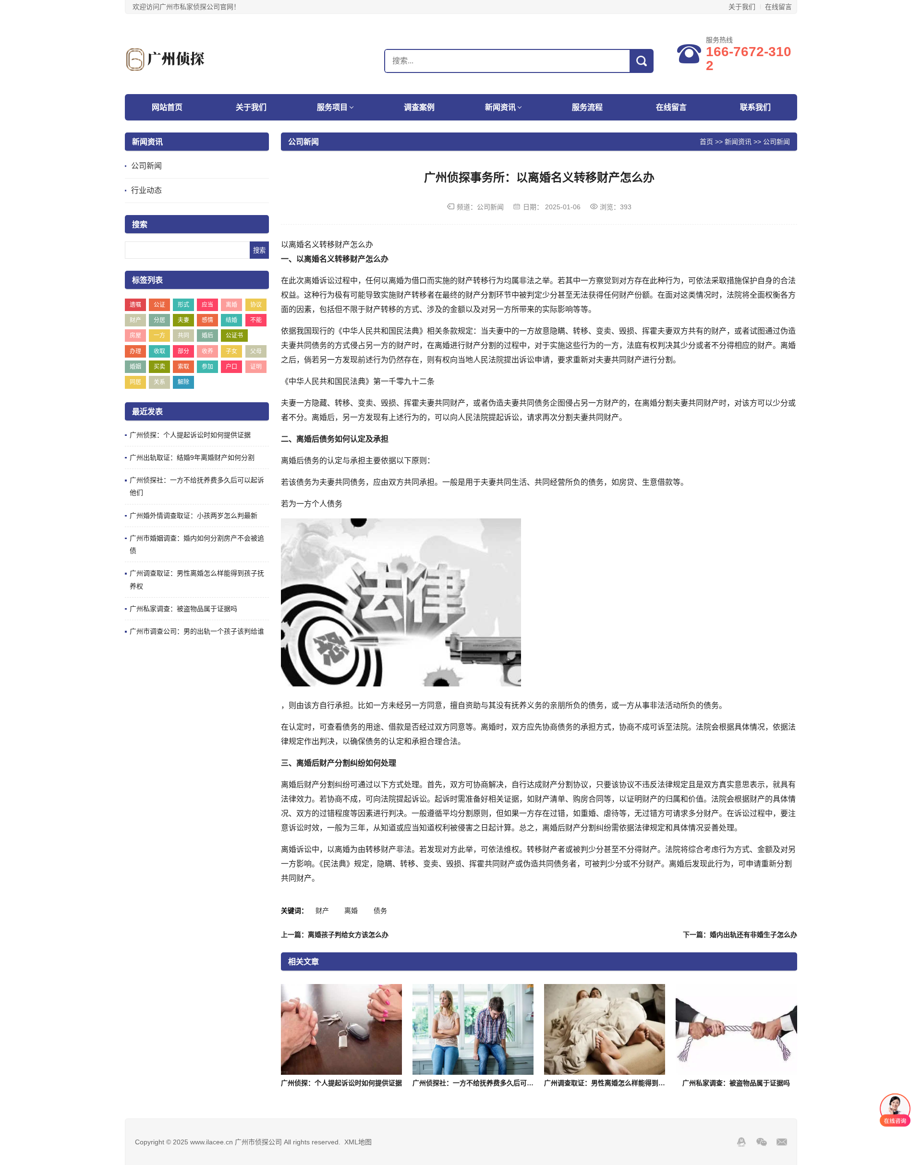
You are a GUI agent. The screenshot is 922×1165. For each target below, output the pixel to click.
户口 (231, 366)
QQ (741, 1142)
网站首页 (167, 107)
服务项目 (332, 107)
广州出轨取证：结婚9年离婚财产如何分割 (192, 457)
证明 (256, 366)
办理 (135, 351)
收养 (207, 351)
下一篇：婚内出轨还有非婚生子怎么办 (740, 934)
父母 (256, 351)
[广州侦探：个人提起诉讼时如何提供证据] (341, 1029)
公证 (159, 304)
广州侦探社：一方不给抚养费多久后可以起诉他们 (486, 1083)
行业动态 (146, 190)
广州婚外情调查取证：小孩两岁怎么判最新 (193, 515)
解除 (183, 382)
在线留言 (778, 7)
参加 (207, 366)
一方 (159, 335)
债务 (380, 910)
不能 (256, 320)
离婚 (231, 304)
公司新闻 (146, 166)
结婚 (231, 320)
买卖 (159, 366)
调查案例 (419, 107)
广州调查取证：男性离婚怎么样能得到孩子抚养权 (618, 1083)
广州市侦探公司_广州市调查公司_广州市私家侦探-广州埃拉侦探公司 (185, 59)
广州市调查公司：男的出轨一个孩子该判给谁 (197, 631)
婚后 (207, 335)
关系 (159, 382)
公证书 (234, 335)
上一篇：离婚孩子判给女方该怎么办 (334, 934)
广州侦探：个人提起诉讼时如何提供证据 (190, 435)
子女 (231, 351)
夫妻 (183, 320)
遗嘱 (135, 304)
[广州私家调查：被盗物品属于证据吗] (736, 1029)
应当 (207, 304)
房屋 (135, 335)
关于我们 (741, 7)
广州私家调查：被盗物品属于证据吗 (183, 609)
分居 (159, 320)
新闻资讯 (500, 107)
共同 (183, 335)
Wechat (761, 1142)
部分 (183, 351)
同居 (135, 382)
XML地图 (358, 1142)
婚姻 (135, 366)
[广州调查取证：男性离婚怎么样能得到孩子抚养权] (604, 1029)
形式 (183, 304)
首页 (706, 141)
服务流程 (587, 107)
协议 (256, 304)
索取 (183, 366)
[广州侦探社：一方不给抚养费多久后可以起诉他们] (473, 1029)
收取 (159, 351)
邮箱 (781, 1142)
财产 (135, 320)
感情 (207, 320)
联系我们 (755, 107)
